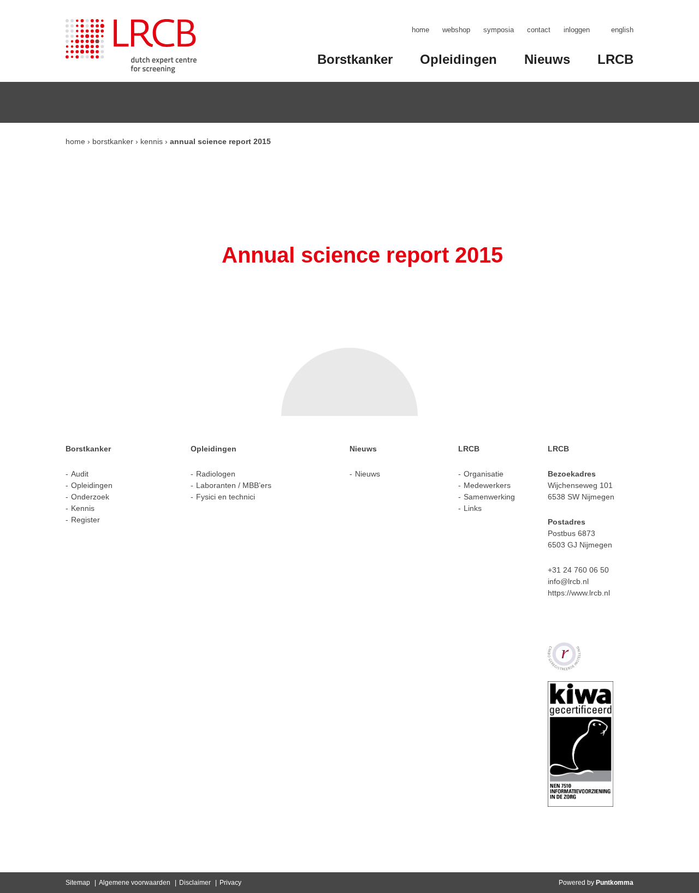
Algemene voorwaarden (134, 882)
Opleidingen (458, 59)
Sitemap (78, 882)
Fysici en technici (225, 496)
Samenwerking (489, 496)
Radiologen (215, 473)
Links (473, 508)
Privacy (230, 882)
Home (420, 30)
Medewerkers (487, 485)
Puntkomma (614, 882)
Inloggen (577, 30)
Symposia (498, 30)
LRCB (615, 59)
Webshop (456, 30)
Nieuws (547, 59)
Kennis (151, 141)
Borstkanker (355, 59)
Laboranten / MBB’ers (233, 485)
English (622, 30)
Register (85, 519)
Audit (79, 473)
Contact (538, 30)
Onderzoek (90, 496)
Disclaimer (195, 882)
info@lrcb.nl (568, 581)
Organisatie (483, 473)
